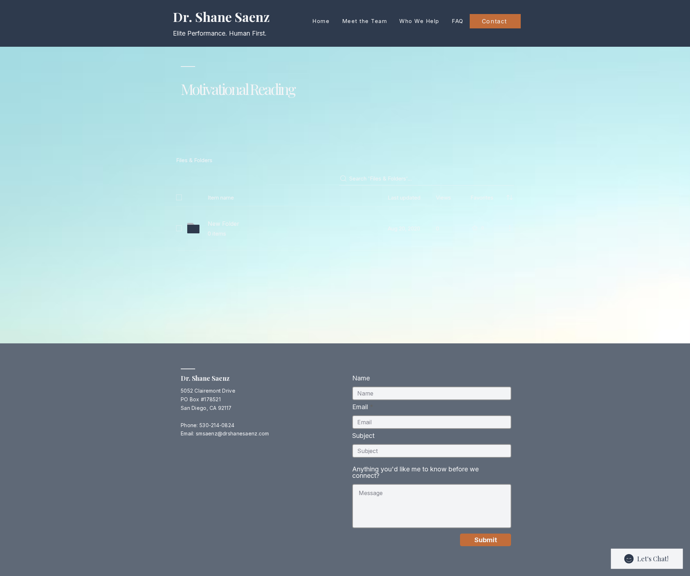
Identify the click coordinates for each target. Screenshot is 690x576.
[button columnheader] (509, 197)
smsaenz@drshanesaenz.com (232, 433)
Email (360, 407)
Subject (363, 436)
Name (361, 378)
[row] (345, 196)
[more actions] (509, 228)
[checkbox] (179, 197)
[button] (419, 21)
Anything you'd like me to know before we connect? (415, 472)
